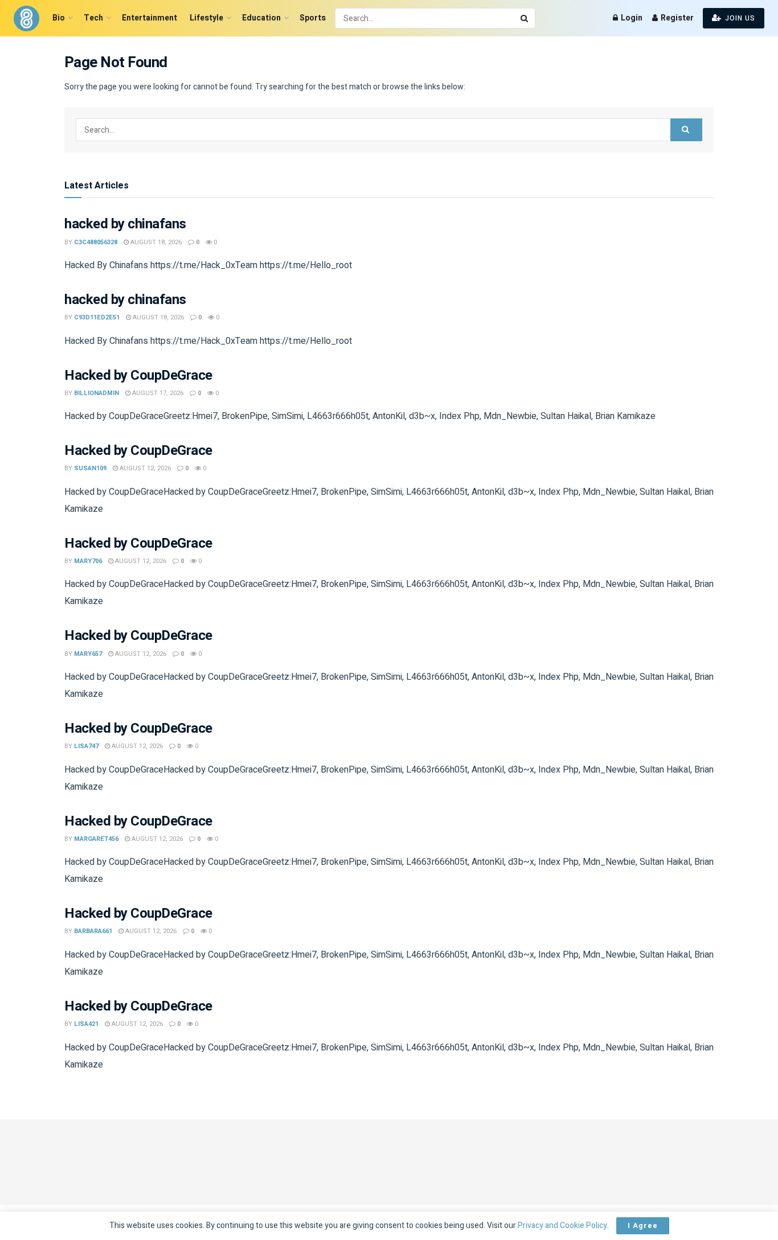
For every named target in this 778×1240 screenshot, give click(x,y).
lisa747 (86, 746)
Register (676, 18)
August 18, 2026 (155, 242)
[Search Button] (525, 18)
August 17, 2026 (156, 393)
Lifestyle (206, 18)
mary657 (88, 654)
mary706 (88, 561)
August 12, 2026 (144, 468)
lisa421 (86, 1024)
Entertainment (149, 18)
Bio (58, 18)
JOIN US (739, 18)
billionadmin (96, 393)
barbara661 (93, 931)
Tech (93, 18)
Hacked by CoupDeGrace (138, 375)
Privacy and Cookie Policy (562, 1225)
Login (630, 18)
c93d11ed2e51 (97, 317)
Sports (313, 18)
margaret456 (96, 839)
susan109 (90, 468)
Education (261, 18)
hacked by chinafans (125, 224)
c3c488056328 (95, 242)
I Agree (643, 1225)
